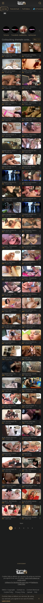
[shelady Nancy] (31, 448)
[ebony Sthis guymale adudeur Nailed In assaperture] (11, 321)
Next (21, 523)
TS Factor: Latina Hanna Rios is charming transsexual (9, 310)
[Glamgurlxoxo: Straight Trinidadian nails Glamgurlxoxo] (31, 512)
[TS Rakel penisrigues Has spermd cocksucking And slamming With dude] (11, 66)
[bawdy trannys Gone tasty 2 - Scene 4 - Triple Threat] (11, 145)
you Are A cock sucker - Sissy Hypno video (29, 182)
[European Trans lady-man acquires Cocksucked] (31, 416)
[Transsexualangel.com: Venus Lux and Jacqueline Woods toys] (31, 257)
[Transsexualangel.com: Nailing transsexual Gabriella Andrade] (11, 337)
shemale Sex (26, 358)
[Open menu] (3, 3)
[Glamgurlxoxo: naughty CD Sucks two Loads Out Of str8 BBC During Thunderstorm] (31, 369)
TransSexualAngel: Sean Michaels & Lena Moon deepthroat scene (29, 485)
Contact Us (21, 590)
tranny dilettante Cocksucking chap (9, 198)
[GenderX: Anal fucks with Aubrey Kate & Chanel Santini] (11, 257)
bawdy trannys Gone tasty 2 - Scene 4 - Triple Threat (9, 150)
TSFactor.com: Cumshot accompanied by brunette (9, 453)
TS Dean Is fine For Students (9, 182)
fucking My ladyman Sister (9, 389)
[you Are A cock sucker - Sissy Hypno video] (31, 177)
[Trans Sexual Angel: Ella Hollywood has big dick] (11, 416)
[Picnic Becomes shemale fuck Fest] (31, 114)
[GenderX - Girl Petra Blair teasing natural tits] (11, 496)
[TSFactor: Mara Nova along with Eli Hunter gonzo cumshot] (31, 289)
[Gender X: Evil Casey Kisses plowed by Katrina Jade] (11, 353)
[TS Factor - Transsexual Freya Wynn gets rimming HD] (11, 241)
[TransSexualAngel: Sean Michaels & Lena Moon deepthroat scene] (31, 480)
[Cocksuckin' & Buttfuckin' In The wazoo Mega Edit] (31, 82)
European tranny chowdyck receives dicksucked (9, 374)
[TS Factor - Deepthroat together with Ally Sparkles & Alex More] (31, 273)
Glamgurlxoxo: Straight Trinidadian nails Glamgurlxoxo (29, 517)
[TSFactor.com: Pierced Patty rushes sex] (31, 432)
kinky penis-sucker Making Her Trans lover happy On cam (9, 230)
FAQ (35, 592)
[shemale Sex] (31, 353)
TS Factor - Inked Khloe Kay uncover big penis (29, 134)
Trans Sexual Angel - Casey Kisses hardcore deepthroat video (29, 405)
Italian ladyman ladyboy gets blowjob (9, 485)
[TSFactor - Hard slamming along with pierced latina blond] (11, 82)
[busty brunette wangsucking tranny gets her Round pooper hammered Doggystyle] (31, 496)
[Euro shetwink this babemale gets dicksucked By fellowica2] (31, 385)
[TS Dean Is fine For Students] (11, 177)
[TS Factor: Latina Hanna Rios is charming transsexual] (11, 305)
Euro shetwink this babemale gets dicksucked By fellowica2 (29, 389)
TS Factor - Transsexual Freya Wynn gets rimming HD (9, 246)
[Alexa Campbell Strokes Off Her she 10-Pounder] (11, 209)
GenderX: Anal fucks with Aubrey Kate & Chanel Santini (9, 262)
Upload (29, 592)
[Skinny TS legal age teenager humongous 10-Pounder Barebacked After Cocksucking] (11, 161)
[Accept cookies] (39, 598)
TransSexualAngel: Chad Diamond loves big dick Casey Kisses (29, 198)
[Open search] (40, 3)
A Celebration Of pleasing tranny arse (29, 55)
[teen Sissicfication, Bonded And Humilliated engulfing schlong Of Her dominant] (11, 273)
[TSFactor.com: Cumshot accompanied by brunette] (11, 448)
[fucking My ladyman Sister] (11, 385)
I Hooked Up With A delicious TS (29, 214)
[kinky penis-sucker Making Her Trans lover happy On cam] (11, 225)
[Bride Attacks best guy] (11, 432)
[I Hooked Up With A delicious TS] (31, 209)
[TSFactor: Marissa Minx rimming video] (11, 400)
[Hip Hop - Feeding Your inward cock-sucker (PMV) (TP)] (31, 464)
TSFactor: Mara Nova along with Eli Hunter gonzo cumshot (29, 294)
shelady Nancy (26, 453)
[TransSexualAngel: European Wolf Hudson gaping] (31, 305)
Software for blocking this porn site (16, 582)
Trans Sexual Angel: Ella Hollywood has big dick (9, 421)
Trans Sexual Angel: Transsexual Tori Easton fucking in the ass (9, 134)
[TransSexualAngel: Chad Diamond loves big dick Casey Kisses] (31, 193)
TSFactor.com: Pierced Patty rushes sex (29, 437)
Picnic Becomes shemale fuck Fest (29, 119)
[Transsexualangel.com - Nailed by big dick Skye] (11, 114)
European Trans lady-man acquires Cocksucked (29, 421)
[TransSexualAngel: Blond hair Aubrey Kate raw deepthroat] (31, 145)
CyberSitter (21, 584)
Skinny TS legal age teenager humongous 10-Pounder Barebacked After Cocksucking (9, 166)
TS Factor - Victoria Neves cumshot (29, 103)
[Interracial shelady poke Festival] (31, 337)
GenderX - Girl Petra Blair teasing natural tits (9, 501)
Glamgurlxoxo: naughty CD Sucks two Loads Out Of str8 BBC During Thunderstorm (29, 374)
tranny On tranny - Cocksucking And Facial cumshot (9, 294)
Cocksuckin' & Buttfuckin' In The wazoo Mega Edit (29, 87)
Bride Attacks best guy (9, 437)
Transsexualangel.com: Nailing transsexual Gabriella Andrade (9, 342)
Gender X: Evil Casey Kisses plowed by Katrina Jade (9, 358)
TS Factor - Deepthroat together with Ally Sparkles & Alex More (29, 278)
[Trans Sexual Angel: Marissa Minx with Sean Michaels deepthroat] (11, 464)
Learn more (6, 601)
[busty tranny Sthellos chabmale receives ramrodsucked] (31, 241)
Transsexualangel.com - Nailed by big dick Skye (9, 119)
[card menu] (20, 55)
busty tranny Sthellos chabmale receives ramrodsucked (29, 246)
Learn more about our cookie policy (28, 579)
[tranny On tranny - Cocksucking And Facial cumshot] (11, 289)
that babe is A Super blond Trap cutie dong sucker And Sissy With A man (9, 103)
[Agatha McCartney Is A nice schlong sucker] (31, 321)
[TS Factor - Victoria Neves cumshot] (31, 98)
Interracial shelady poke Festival (29, 342)
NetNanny (34, 582)
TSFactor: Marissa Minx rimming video (9, 405)
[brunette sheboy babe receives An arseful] (31, 66)
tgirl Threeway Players (29, 230)
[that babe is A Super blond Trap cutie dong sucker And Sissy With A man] (11, 98)
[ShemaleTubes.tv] (21, 3)
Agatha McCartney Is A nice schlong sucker (29, 326)
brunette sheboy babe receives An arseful (29, 71)
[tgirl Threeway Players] (31, 225)
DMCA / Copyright (8, 590)
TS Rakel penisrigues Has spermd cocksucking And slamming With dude (9, 71)
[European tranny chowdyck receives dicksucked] (11, 369)
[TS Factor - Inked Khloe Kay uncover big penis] (31, 130)
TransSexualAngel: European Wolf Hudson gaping (29, 310)
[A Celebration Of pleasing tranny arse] (31, 50)
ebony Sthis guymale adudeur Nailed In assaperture (9, 326)
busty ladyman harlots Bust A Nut (9, 55)
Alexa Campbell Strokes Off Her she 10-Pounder (9, 214)
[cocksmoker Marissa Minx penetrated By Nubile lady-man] (11, 512)
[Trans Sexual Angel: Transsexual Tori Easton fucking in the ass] (11, 130)
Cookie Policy (8, 592)
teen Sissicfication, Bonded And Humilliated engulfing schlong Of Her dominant (9, 278)
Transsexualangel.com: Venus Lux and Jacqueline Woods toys (29, 262)
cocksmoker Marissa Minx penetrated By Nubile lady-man (9, 517)
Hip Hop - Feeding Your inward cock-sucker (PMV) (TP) (29, 469)
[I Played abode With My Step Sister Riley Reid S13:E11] (31, 161)
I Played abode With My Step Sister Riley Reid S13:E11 (29, 166)
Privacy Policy (20, 592)
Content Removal (33, 590)
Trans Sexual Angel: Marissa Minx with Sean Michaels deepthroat (9, 469)
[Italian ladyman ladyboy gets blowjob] (11, 480)
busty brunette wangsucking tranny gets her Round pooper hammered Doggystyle (29, 501)
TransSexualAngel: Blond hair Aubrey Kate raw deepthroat (29, 150)
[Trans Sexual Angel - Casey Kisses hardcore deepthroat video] (31, 400)
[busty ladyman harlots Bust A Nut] (11, 50)
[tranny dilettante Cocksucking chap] (11, 193)
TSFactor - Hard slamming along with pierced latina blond (9, 87)
